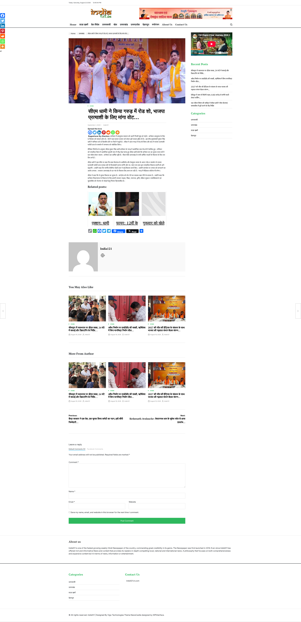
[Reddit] (108, 132)
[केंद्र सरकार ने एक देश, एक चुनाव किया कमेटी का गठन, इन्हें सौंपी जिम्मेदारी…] (3, 311)
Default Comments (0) (77, 449)
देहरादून (146, 24)
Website (132, 502)
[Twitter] (95, 132)
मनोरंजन (155, 24)
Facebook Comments (95, 449)
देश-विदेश (95, 24)
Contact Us (181, 24)
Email (72, 502)
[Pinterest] (104, 132)
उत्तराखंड (124, 24)
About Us (167, 24)
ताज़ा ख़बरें (83, 24)
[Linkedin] (99, 132)
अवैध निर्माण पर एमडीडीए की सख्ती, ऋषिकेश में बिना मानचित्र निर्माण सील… (126, 329)
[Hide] (1, 51)
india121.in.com (132, 581)
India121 (106, 125)
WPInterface (158, 615)
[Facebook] (90, 132)
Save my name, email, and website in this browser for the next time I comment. (105, 512)
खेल (115, 24)
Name (72, 491)
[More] (117, 132)
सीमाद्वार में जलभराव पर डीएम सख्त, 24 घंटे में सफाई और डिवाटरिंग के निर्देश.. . (87, 329)
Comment (74, 462)
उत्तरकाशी (106, 24)
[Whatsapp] (113, 132)
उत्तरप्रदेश (135, 24)
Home (73, 24)
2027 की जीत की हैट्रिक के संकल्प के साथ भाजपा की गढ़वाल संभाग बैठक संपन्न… (166, 329)
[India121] (83, 256)
